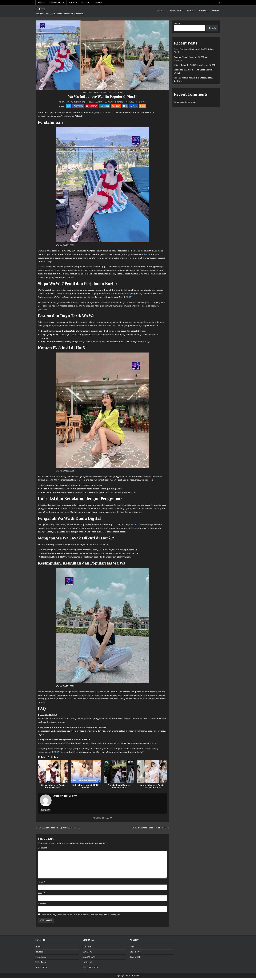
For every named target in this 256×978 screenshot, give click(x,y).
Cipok (133, 946)
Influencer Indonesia (116, 101)
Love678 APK (89, 957)
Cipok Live (135, 951)
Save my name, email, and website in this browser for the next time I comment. (81, 914)
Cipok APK (135, 957)
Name (41, 882)
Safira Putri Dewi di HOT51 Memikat (86, 786)
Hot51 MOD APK (90, 967)
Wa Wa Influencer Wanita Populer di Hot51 (102, 96)
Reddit (117, 106)
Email (41, 893)
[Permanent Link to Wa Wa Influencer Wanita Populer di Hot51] (102, 55)
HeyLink (39, 951)
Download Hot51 (55, 2)
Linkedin (105, 106)
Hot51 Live (65, 102)
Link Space (40, 957)
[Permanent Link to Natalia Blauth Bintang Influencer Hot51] (119, 771)
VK (126, 106)
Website (46, 810)
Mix (143, 106)
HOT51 (40, 9)
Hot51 (40, 2)
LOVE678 (87, 946)
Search (177, 23)
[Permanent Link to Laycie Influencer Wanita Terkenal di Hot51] (152, 771)
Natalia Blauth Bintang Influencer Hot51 (119, 786)
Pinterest (93, 106)
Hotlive (72, 2)
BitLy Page (40, 962)
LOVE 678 (87, 951)
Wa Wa (109, 818)
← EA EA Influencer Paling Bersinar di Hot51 (58, 827)
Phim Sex (98, 2)
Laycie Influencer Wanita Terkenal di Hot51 (152, 786)
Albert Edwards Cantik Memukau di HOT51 (194, 65)
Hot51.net (87, 962)
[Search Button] (219, 2)
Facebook (79, 106)
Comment (43, 847)
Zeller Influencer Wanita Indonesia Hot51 (53, 786)
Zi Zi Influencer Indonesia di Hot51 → (150, 827)
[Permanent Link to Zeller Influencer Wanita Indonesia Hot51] (53, 771)
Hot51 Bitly (85, 2)
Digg (135, 106)
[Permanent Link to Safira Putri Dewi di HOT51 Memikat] (86, 771)
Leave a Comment (96, 102)
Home (85, 92)
